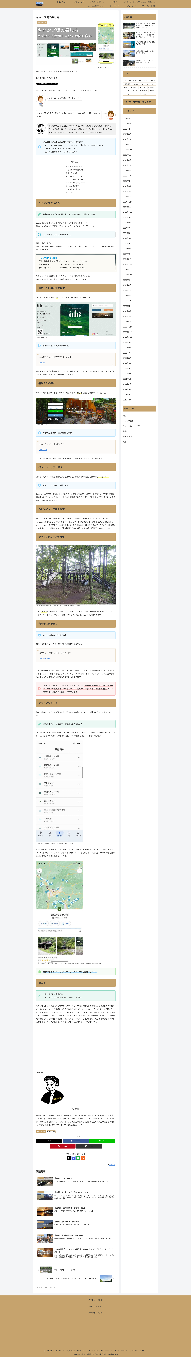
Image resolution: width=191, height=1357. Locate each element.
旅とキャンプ (41, 1132)
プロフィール (125, 1351)
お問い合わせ (49, 1351)
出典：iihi (42, 363)
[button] (89, 1146)
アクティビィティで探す (76, 182)
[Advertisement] (95, 1328)
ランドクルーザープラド (90, 1351)
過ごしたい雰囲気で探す (76, 170)
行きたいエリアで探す (76, 176)
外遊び (79, 1351)
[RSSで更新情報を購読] (83, 1158)
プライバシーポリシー (139, 1351)
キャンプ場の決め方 (75, 166)
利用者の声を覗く (74, 186)
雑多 (101, 1351)
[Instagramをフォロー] (74, 1158)
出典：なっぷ (43, 450)
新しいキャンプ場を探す (76, 179)
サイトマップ (115, 1351)
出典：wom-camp (44, 659)
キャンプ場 (52, 1132)
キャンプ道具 (70, 1351)
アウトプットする (74, 189)
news (107, 1351)
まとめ (70, 192)
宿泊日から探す (73, 173)
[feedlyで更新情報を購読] (78, 1158)
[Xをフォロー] (69, 1158)
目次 (73, 162)
